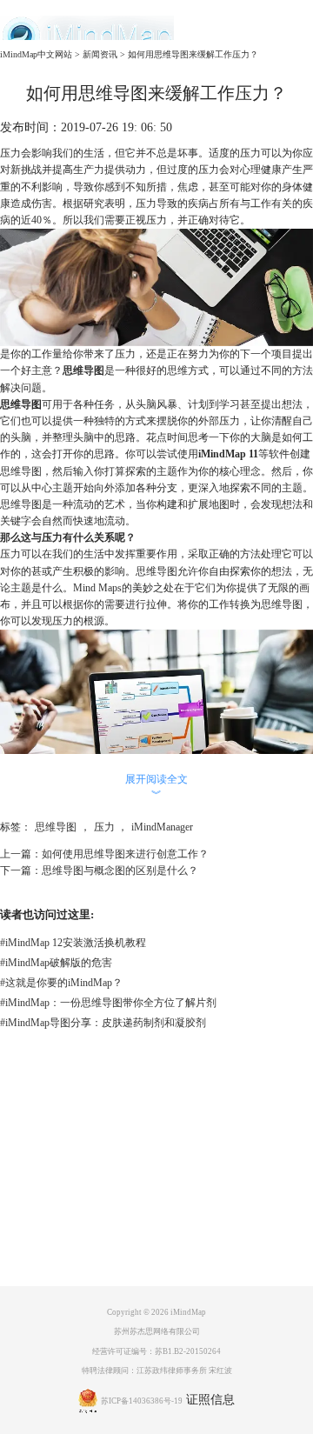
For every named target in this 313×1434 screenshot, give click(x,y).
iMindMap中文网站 (36, 54)
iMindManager (162, 827)
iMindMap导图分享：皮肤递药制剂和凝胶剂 (103, 1022)
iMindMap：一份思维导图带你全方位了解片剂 (108, 1002)
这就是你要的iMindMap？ (61, 982)
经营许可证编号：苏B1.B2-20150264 (156, 1351)
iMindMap (188, 1312)
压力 (104, 827)
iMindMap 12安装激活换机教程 (73, 942)
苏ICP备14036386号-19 (142, 1401)
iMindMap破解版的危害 (56, 962)
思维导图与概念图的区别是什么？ (120, 870)
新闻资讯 (100, 54)
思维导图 (83, 370)
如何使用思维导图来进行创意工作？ (125, 854)
